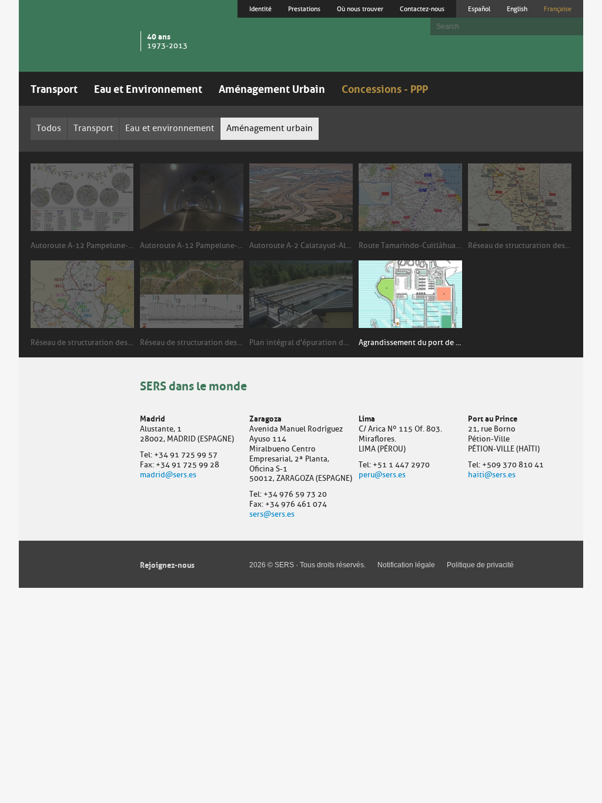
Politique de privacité (480, 565)
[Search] (568, 26)
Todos (48, 128)
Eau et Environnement (148, 87)
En (517, 9)
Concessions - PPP (385, 87)
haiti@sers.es (492, 475)
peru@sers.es (382, 475)
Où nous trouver (360, 9)
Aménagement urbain (269, 128)
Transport (54, 87)
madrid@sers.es (168, 475)
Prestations (304, 9)
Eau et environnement (169, 128)
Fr (557, 9)
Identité (260, 9)
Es (479, 9)
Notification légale (406, 565)
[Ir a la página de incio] (81, 35)
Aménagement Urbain (272, 87)
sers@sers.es (272, 514)
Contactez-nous (422, 9)
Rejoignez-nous (167, 564)
